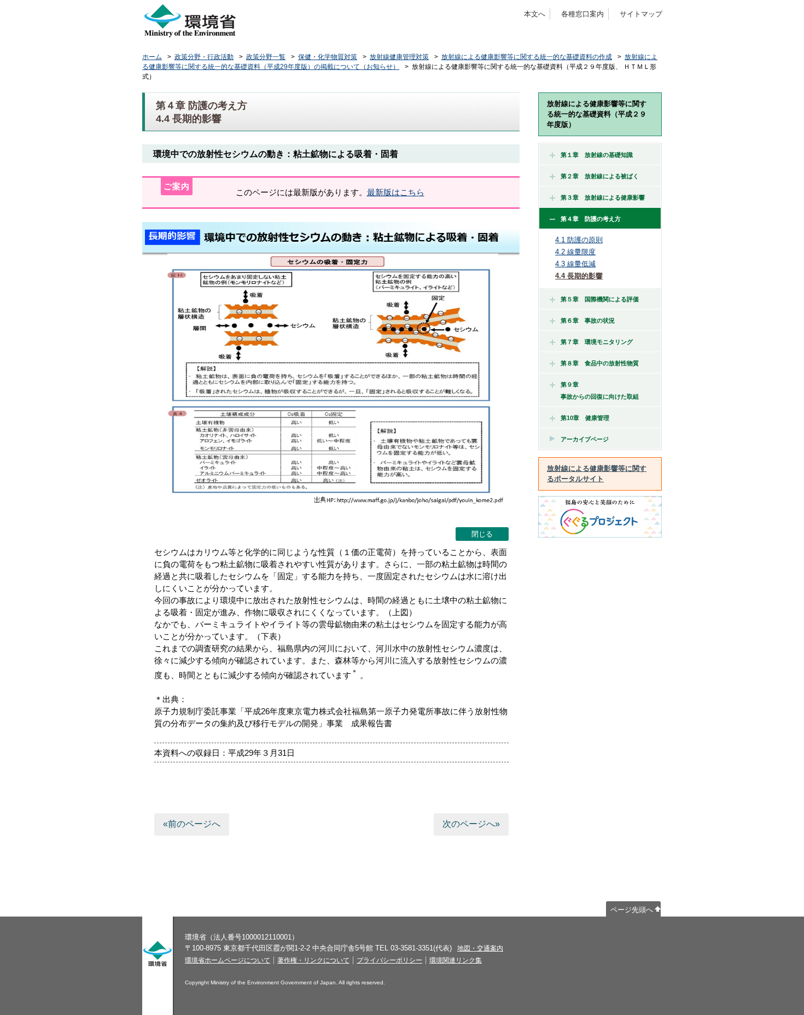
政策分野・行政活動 (204, 57)
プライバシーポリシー (389, 960)
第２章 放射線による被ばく (600, 176)
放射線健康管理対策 (399, 57)
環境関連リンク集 (455, 960)
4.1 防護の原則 (579, 240)
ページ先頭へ (631, 910)
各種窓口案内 (582, 14)
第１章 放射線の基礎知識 (597, 154)
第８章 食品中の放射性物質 (600, 363)
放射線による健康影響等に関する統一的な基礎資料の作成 (526, 57)
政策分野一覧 (266, 57)
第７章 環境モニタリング (597, 342)
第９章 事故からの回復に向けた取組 (597, 390)
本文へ (534, 14)
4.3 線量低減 (575, 264)
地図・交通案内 (480, 948)
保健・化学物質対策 (327, 57)
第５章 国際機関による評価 (600, 299)
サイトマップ (641, 14)
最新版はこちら (395, 192)
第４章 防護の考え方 (591, 218)
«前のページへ (191, 824)
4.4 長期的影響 (579, 276)
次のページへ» (471, 824)
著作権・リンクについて (313, 960)
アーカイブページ (585, 439)
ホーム (152, 57)
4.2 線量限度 (575, 252)
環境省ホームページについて (227, 960)
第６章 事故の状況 (588, 320)
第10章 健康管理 (585, 418)
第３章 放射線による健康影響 (603, 197)
